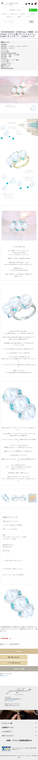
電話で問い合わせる (13, 657)
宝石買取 (19, 16)
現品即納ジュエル (6, 65)
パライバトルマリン (22, 46)
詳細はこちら (4, 675)
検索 (31, 21)
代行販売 (32, 13)
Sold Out (19, 651)
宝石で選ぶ (4, 46)
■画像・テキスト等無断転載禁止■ (19, 740)
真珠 (10, 54)
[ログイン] (32, 3)
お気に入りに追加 (19, 669)
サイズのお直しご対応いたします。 (13, 568)
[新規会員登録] (26, 3)
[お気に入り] (29, 3)
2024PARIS (4, 44)
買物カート (23, 13)
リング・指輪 (14, 60)
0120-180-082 (10, 700)
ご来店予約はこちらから (15, 10)
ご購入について (5, 13)
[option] (19, 603)
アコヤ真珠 (16, 54)
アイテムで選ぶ (5, 51)
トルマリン (12, 46)
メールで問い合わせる (13, 663)
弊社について (10, 16)
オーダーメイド (28, 16)
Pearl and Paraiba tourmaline (8, 53)
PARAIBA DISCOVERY (7, 68)
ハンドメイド (4, 49)
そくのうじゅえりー (6, 63)
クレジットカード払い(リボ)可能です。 (14, 575)
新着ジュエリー (14, 13)
